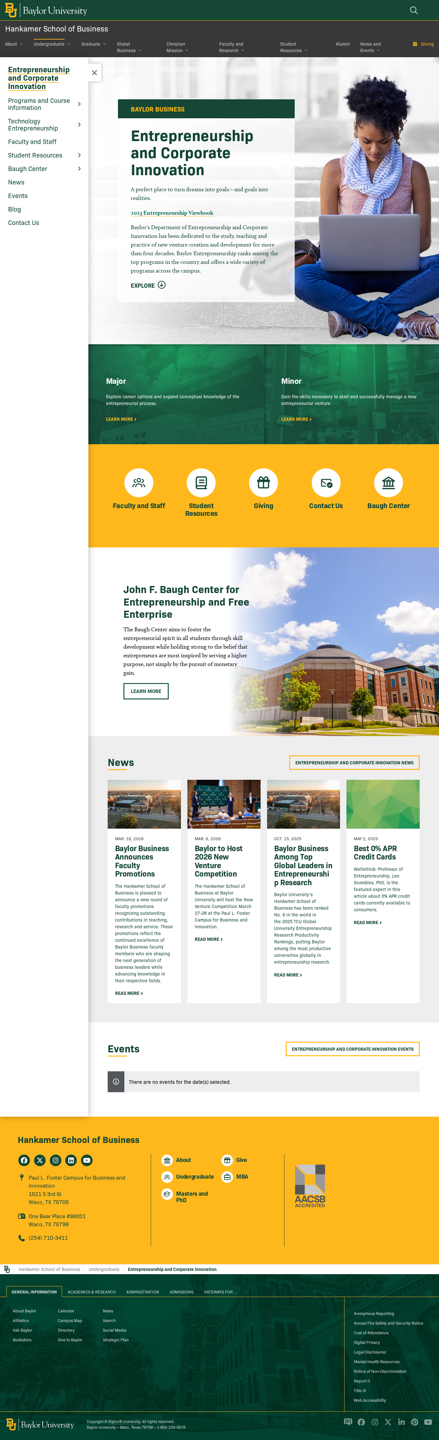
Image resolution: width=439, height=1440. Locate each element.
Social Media (114, 1330)
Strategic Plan (116, 1339)
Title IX (360, 1390)
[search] (415, 10)
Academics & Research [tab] (92, 1291)
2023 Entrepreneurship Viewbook (172, 212)
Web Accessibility (370, 1400)
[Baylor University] (45, 10)
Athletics (21, 1320)
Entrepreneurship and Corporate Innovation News (354, 762)
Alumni (343, 43)
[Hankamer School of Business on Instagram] (55, 1160)
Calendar (66, 1310)
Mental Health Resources (376, 1361)
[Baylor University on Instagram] (373, 1425)
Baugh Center (27, 168)
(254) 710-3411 (48, 1237)
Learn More (146, 690)
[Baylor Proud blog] (347, 1425)
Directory (66, 1330)
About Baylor (24, 1310)
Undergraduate (49, 43)
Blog (14, 208)
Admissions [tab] (181, 1291)
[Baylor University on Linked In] (400, 1425)
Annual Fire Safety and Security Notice (388, 1323)
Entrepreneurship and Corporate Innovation (39, 77)
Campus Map (70, 1320)
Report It (362, 1380)
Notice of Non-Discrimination (380, 1371)
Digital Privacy (367, 1342)
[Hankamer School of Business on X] (39, 1160)
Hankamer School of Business (56, 28)
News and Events (370, 46)
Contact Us (23, 222)
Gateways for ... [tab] (220, 1291)
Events (18, 195)
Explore (143, 285)
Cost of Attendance (371, 1332)
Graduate (90, 43)
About (11, 43)
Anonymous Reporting (374, 1313)
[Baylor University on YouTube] (426, 1425)
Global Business (126, 46)
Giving (427, 43)
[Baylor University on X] (386, 1425)
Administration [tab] (142, 1291)
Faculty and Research (231, 46)
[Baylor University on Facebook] (360, 1425)
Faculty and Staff (32, 141)
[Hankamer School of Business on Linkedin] (71, 1160)
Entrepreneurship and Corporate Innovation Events (353, 1049)
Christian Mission (175, 46)
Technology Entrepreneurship (33, 124)
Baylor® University (124, 1421)
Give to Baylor (70, 1339)
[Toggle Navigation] (94, 72)
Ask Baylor (22, 1330)
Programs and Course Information (39, 103)
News (16, 181)
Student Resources (291, 46)
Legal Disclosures (370, 1351)
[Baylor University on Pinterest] (413, 1425)
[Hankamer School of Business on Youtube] (86, 1160)
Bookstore (22, 1339)
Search (109, 1320)
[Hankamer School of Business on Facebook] (24, 1160)
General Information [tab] (34, 1291)
